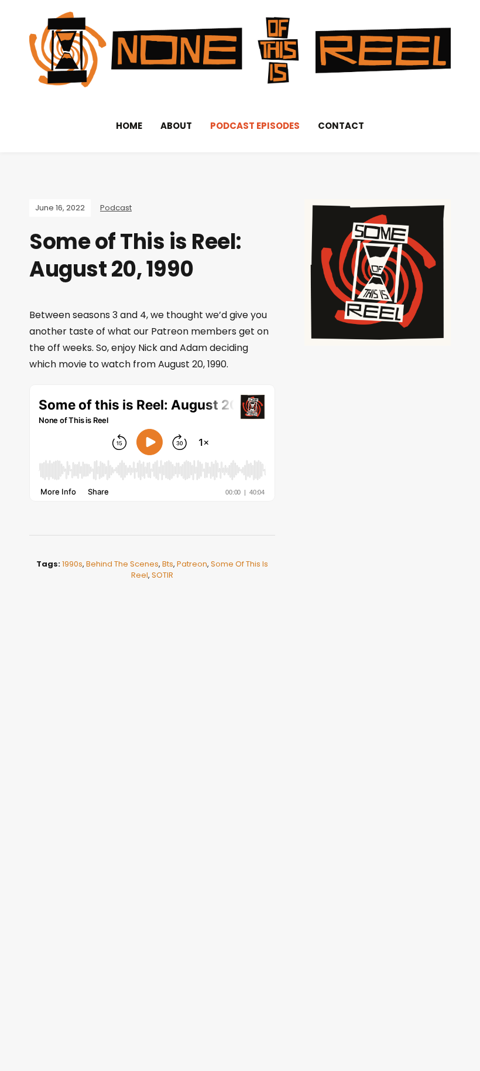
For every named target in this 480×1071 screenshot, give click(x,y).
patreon (192, 563)
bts (167, 563)
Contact (341, 126)
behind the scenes (122, 563)
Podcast (116, 207)
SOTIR (162, 575)
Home (129, 126)
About (176, 126)
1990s (72, 563)
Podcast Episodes (255, 126)
